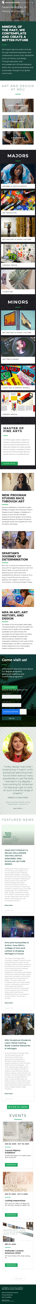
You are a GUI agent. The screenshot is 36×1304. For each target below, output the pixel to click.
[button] (18, 481)
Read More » (9, 905)
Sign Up (11, 718)
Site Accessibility (6, 1297)
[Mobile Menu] (32, 2)
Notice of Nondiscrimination (10, 1292)
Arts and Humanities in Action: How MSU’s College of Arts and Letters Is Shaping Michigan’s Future (17, 948)
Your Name (7, 693)
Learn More (17, 808)
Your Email (7, 702)
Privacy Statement (7, 1295)
